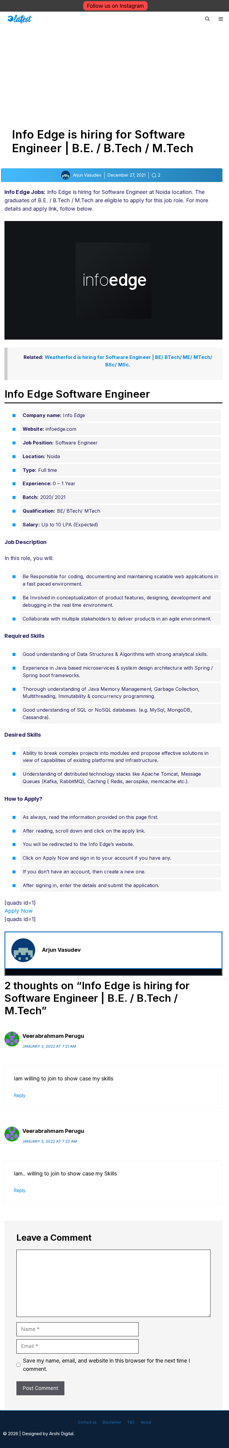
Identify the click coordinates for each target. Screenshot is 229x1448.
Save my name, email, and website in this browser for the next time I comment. (106, 1364)
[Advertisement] (114, 71)
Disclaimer (112, 1422)
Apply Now (18, 911)
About (146, 1422)
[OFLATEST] (20, 19)
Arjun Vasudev (61, 950)
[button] (207, 19)
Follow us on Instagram (115, 6)
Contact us (87, 1422)
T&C (131, 1422)
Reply (20, 1095)
